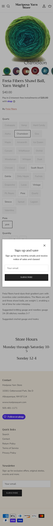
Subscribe (26, 277)
